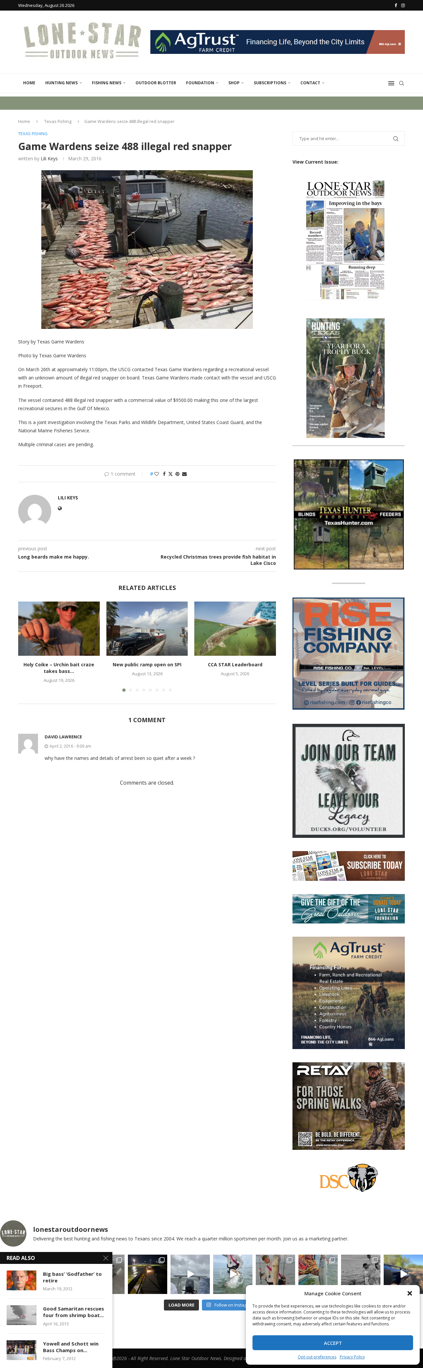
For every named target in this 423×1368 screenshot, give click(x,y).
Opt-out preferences (317, 1357)
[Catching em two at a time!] (360, 1274)
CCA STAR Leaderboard (235, 664)
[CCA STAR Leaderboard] (235, 629)
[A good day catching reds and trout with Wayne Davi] (275, 1274)
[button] (409, 1293)
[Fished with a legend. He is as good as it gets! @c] (190, 1274)
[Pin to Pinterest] (177, 474)
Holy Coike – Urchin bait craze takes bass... (58, 667)
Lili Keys (49, 158)
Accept (333, 1343)
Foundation (200, 83)
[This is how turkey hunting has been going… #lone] (403, 1274)
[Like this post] (156, 474)
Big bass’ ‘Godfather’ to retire (72, 1277)
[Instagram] (403, 5)
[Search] (401, 83)
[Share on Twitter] (170, 474)
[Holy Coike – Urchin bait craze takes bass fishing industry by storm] (59, 629)
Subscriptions (270, 83)
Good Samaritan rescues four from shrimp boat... (73, 1311)
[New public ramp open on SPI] (147, 629)
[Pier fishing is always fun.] (147, 1274)
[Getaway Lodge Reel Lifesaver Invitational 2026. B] (232, 1274)
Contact (310, 83)
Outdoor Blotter (155, 83)
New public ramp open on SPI (147, 664)
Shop (234, 83)
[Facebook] (396, 5)
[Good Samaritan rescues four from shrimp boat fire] (21, 1315)
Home (29, 83)
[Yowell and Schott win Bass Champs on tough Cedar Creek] (21, 1350)
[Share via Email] (184, 474)
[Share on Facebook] (164, 474)
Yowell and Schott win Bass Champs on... (70, 1346)
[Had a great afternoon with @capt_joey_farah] (318, 1274)
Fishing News (106, 83)
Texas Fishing (57, 121)
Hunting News (61, 83)
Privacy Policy (352, 1357)
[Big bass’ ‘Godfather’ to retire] (21, 1280)
